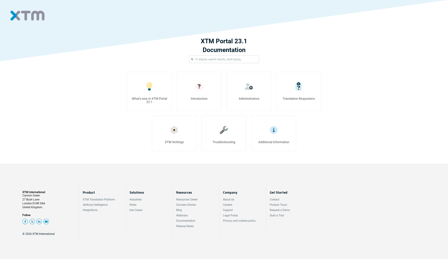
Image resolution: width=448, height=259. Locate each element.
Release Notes (185, 226)
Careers (227, 204)
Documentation (185, 220)
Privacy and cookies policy (239, 220)
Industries (136, 199)
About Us (228, 199)
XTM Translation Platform (99, 199)
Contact (274, 199)
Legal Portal (230, 215)
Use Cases (136, 210)
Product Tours (278, 204)
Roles (133, 204)
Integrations (90, 210)
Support (228, 210)
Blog (179, 210)
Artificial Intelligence (95, 204)
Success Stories (186, 204)
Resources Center (187, 199)
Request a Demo (280, 210)
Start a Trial (277, 215)
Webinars (182, 215)
